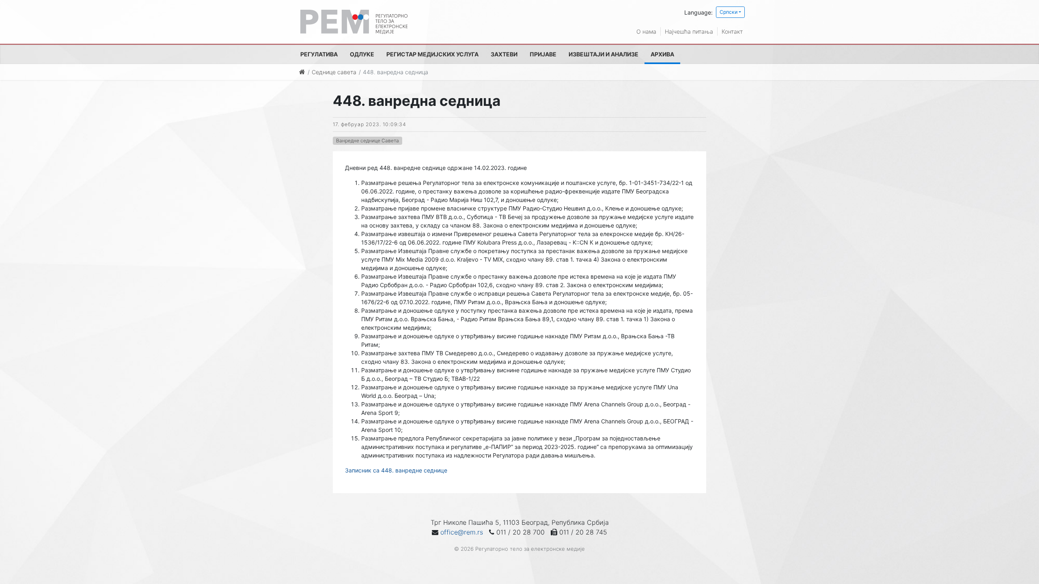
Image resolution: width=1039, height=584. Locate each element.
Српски (728, 12)
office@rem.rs (461, 532)
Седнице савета (334, 72)
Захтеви (504, 54)
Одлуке (362, 54)
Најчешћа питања (689, 31)
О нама (646, 31)
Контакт (732, 31)
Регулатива (319, 54)
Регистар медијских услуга (432, 54)
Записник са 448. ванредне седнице (396, 470)
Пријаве (543, 54)
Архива (662, 54)
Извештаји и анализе (603, 54)
